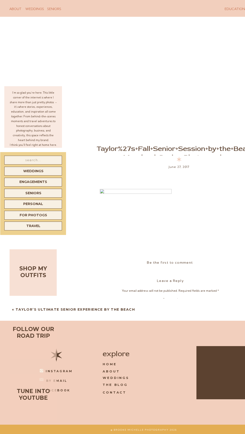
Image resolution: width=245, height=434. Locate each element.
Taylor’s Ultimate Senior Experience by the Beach (75, 309)
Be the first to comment (170, 262)
